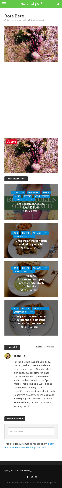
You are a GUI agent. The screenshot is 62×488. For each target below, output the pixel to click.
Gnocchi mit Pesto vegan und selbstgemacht (31, 242)
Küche (17, 196)
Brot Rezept (33, 192)
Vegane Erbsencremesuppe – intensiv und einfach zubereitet (31, 281)
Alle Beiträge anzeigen (45, 347)
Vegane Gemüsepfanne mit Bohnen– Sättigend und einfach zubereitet (31, 319)
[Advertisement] (31, 101)
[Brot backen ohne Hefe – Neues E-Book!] (31, 201)
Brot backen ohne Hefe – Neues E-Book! (31, 205)
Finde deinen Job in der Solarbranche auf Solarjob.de (31, 482)
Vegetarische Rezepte (23, 200)
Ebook (46, 192)
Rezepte (27, 196)
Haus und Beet (31, 4)
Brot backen (18, 192)
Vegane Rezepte (42, 196)
